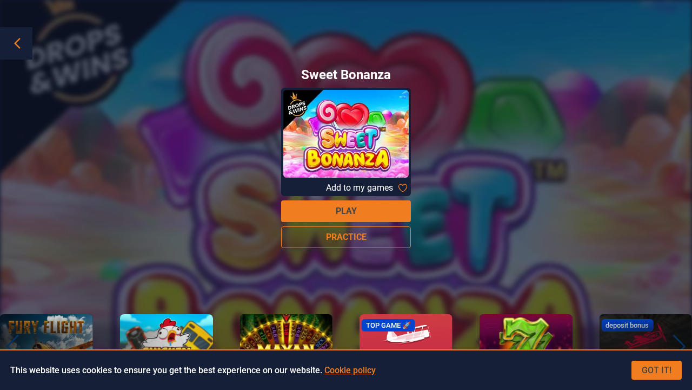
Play (346, 211)
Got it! (656, 370)
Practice (346, 237)
